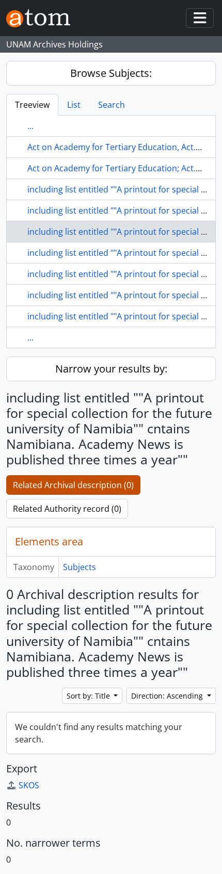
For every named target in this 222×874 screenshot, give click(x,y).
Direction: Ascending (168, 696)
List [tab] (74, 104)
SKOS (29, 785)
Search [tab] (111, 104)
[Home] (42, 18)
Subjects (79, 567)
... (30, 126)
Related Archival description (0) (73, 485)
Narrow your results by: (111, 369)
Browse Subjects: (111, 73)
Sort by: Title (89, 696)
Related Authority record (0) (67, 508)
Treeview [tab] (32, 104)
